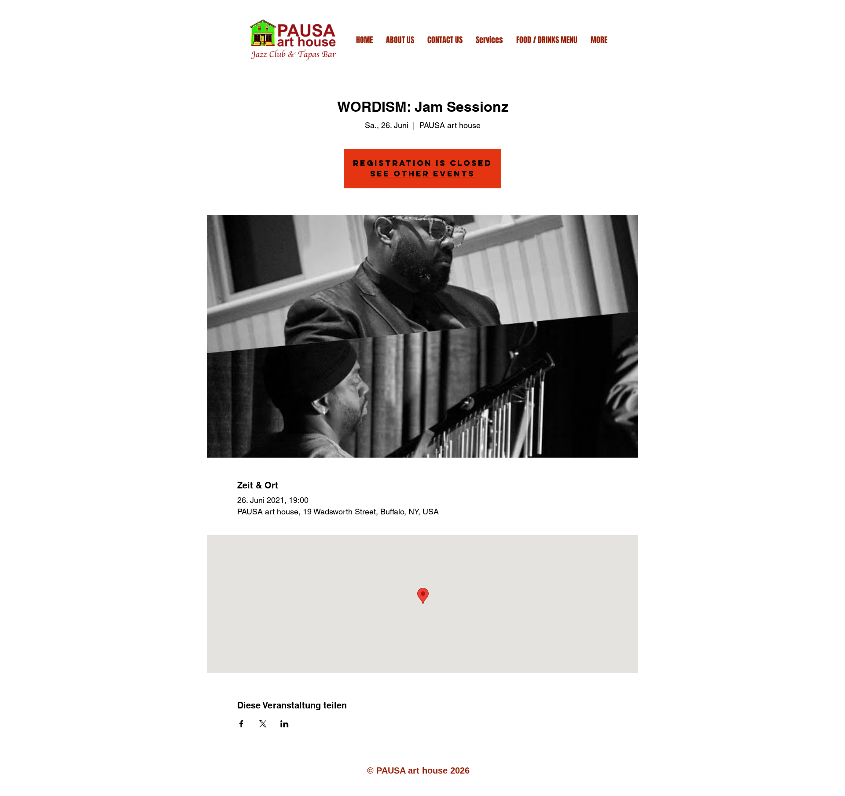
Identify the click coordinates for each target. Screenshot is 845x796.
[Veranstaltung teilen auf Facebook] (241, 723)
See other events (422, 174)
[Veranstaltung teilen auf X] (263, 723)
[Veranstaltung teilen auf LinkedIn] (284, 723)
